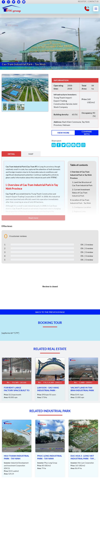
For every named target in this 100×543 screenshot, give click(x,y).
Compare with (87, 132)
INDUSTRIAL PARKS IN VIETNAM (19, 68)
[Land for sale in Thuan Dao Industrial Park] (83, 379)
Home (4, 68)
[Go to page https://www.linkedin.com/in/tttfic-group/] (23, 2)
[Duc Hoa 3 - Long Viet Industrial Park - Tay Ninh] (50, 448)
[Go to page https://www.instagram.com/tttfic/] (8, 2)
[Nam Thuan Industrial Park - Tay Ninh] (83, 448)
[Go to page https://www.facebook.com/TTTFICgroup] (3, 2)
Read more (33, 218)
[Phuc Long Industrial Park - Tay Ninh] (16, 448)
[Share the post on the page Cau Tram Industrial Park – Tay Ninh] (54, 145)
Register (82, 1)
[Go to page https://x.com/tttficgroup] (13, 2)
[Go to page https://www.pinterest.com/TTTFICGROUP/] (18, 2)
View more (63, 132)
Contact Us (93, 1)
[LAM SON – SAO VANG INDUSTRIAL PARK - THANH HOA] (16, 379)
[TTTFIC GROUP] (11, 8)
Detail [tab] (11, 154)
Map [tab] (31, 154)
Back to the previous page (50, 312)
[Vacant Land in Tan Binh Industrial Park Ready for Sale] (50, 379)
